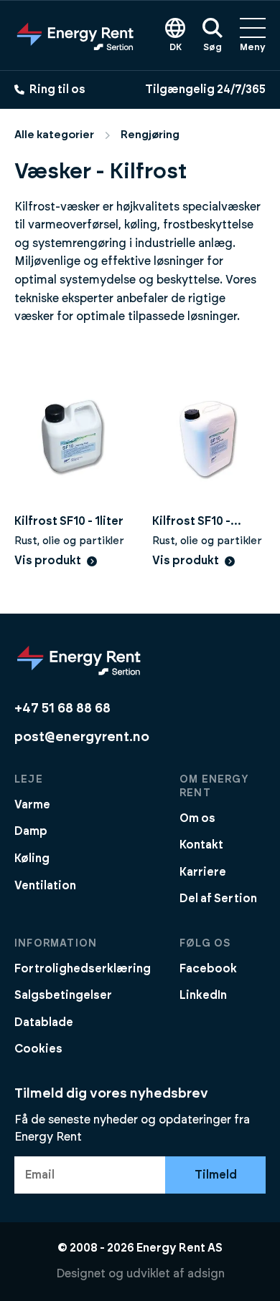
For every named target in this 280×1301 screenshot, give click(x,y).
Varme (32, 805)
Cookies (38, 1049)
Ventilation (45, 885)
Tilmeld (216, 1175)
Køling (32, 858)
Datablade (43, 1022)
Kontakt (201, 845)
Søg (212, 47)
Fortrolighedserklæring (82, 968)
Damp (30, 831)
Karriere (202, 872)
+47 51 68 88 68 (62, 708)
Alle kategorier (54, 135)
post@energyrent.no (81, 737)
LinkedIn (203, 995)
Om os (197, 818)
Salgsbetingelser (63, 995)
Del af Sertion (218, 898)
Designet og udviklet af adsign (140, 1274)
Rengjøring (150, 135)
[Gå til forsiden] (75, 35)
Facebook (208, 968)
